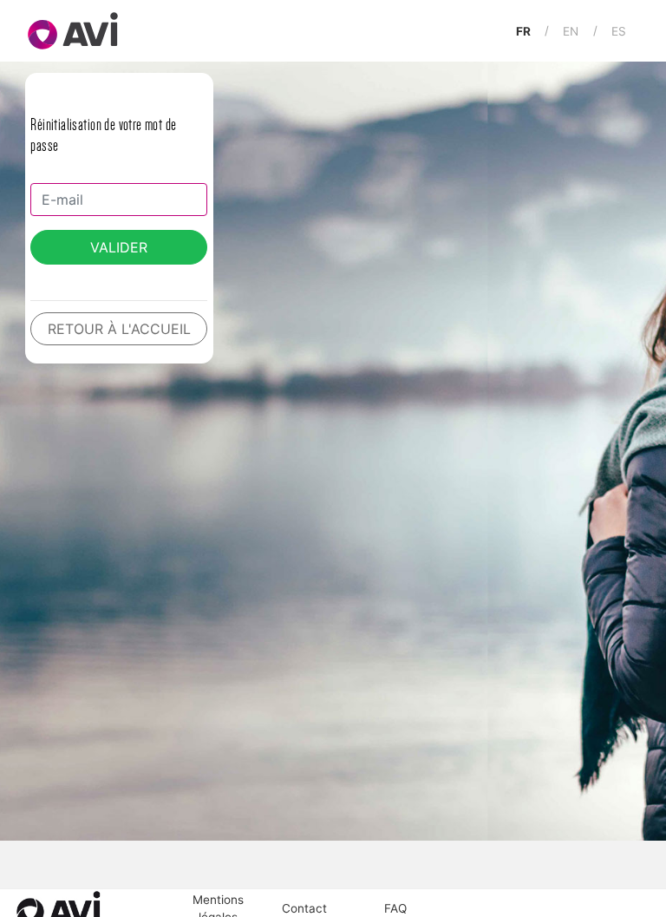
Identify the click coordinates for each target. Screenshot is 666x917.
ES (618, 30)
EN (570, 30)
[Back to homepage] (66, 31)
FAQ (395, 908)
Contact (304, 908)
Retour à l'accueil (119, 328)
